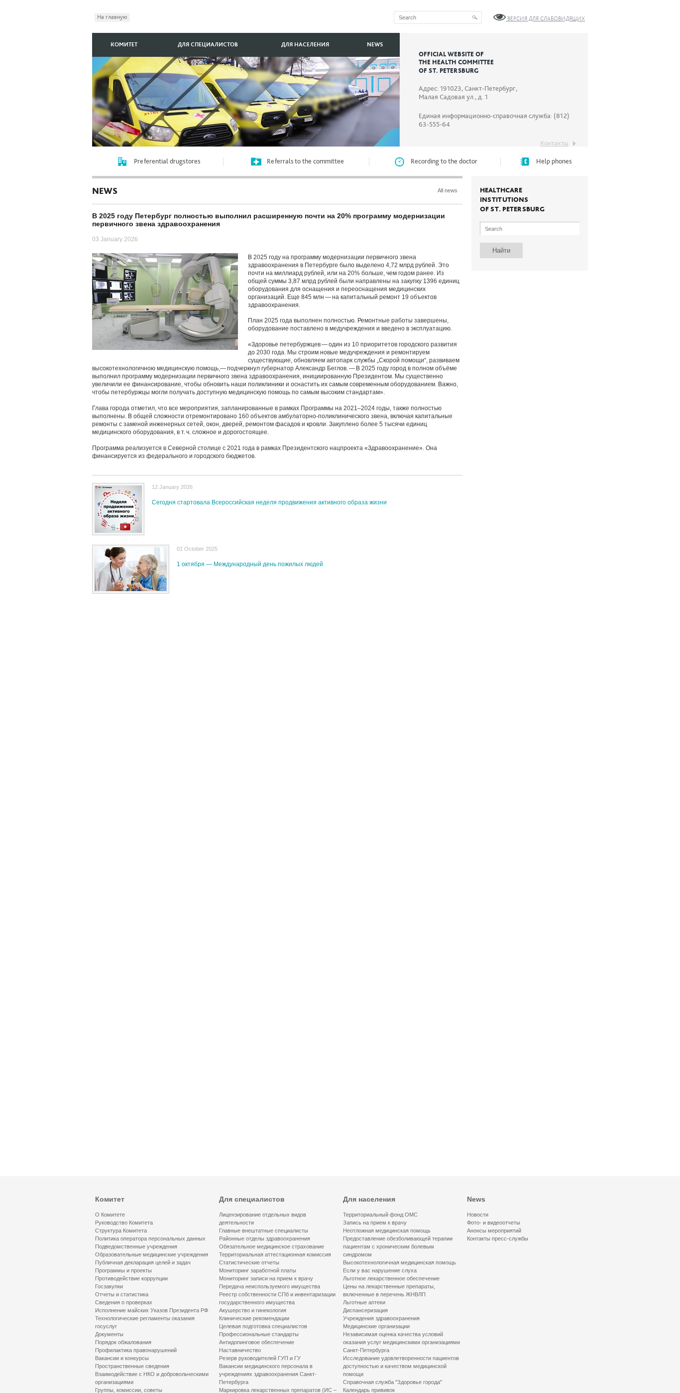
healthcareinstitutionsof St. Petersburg (512, 199)
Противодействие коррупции (131, 1278)
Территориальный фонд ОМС (380, 1215)
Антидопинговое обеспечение (256, 1342)
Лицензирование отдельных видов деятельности (262, 1219)
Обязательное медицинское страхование (271, 1246)
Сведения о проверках (123, 1302)
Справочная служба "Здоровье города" (392, 1382)
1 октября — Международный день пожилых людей (250, 564)
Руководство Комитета (124, 1223)
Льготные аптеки (364, 1302)
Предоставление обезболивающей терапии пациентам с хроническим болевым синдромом (398, 1246)
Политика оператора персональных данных (150, 1238)
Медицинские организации (376, 1326)
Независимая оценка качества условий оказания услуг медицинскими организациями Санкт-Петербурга (401, 1342)
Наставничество (240, 1350)
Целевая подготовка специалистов (263, 1326)
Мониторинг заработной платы (257, 1270)
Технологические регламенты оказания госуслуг (145, 1322)
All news (447, 190)
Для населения (305, 44)
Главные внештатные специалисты (263, 1231)
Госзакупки (109, 1286)
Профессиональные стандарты (259, 1334)
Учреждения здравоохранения (381, 1318)
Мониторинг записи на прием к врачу (266, 1278)
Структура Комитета (121, 1231)
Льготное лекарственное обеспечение (391, 1278)
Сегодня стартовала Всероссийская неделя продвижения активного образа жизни (269, 502)
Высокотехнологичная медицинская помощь (399, 1262)
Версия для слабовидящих (545, 18)
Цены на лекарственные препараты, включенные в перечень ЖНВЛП (389, 1290)
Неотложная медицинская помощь (387, 1231)
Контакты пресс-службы (497, 1238)
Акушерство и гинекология (252, 1310)
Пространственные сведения (132, 1366)
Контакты (554, 144)
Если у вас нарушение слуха (380, 1270)
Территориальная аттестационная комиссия (275, 1254)
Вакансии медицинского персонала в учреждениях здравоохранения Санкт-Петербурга (268, 1374)
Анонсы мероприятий (494, 1231)
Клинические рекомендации (254, 1318)
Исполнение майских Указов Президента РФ (151, 1310)
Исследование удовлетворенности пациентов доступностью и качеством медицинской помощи (401, 1366)
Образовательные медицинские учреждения (151, 1254)
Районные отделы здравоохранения (264, 1238)
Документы (109, 1334)
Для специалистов (208, 44)
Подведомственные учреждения (136, 1246)
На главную (112, 17)
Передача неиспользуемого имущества (269, 1286)
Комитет (124, 44)
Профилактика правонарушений (136, 1350)
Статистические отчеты (249, 1262)
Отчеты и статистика (121, 1294)
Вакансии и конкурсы (122, 1358)
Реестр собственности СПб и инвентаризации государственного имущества (277, 1298)
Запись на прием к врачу (375, 1223)
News (375, 44)
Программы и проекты (123, 1270)
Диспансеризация (365, 1310)
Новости (477, 1215)
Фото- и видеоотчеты (493, 1223)
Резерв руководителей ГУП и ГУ (260, 1358)
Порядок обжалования (123, 1342)
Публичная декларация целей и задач (143, 1262)
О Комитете (110, 1215)
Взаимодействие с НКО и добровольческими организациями (152, 1378)
